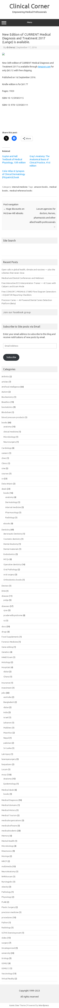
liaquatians (6, 764)
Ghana (6, 676)
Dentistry (6, 529)
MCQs (6, 559)
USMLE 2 (5, 968)
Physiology (6, 897)
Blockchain (6, 412)
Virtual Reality (8, 978)
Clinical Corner (29, 6)
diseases (5, 606)
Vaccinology (7, 973)
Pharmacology (11, 512)
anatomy (7, 426)
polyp (6, 600)
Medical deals (8, 790)
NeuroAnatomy (8, 871)
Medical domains (9, 805)
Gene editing (7, 647)
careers (5, 453)
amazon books (41, 187)
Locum (5, 769)
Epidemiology (9, 784)
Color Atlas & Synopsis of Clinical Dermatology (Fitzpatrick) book (13, 174)
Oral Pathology (10, 569)
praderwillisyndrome (12, 615)
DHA (4, 591)
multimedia (7, 866)
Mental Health (8, 841)
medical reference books (21, 191)
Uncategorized (8, 948)
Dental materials (10, 549)
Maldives (7, 728)
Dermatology (11, 502)
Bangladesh (8, 702)
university (6, 953)
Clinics (4, 463)
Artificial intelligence (11, 387)
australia (7, 697)
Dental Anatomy (10, 544)
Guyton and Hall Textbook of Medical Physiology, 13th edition (14, 159)
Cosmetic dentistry (12, 539)
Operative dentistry (12, 564)
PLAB (4, 902)
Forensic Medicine (10, 642)
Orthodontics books (12, 580)
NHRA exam (7, 876)
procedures (7, 917)
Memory (5, 836)
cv (2, 478)
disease (5, 596)
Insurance (6, 683)
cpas (5, 610)
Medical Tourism (9, 815)
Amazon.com (44, 66)
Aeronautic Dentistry (12, 534)
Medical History (9, 810)
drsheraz (10, 47)
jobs (4, 693)
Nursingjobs (7, 882)
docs (4, 626)
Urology (5, 958)
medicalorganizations (11, 820)
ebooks (6, 523)
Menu (29, 22)
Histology (6, 662)
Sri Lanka (7, 748)
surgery (5, 943)
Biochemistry (7, 397)
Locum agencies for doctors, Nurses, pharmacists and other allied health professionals (43, 218)
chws (4, 458)
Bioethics (6, 402)
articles (5, 382)
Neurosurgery (9, 442)
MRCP (4, 861)
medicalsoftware (9, 825)
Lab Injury (6, 754)
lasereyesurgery (9, 759)
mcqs (4, 774)
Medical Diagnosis (10, 800)
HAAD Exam (7, 657)
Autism (5, 392)
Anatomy (7, 779)
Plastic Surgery (8, 907)
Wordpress (44, 1005)
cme (3, 468)
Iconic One (14, 1005)
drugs (4, 632)
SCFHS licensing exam (11, 933)
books (4, 422)
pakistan (7, 743)
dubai (6, 671)
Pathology (6, 892)
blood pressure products (13, 417)
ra (4, 620)
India (5, 712)
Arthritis (5, 376)
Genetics (5, 652)
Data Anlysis (7, 483)
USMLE (5, 963)
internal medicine (20, 187)
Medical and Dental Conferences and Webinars (23, 278)
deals (4, 489)
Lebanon (7, 722)
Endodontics (9, 554)
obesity (5, 887)
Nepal (6, 738)
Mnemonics (7, 851)
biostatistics (7, 407)
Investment (7, 688)
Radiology (9, 517)
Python (5, 922)
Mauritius (7, 733)
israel (5, 717)
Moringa (5, 856)
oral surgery (8, 574)
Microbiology (9, 437)
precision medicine (10, 912)
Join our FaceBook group (17, 312)
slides (4, 938)
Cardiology (6, 448)
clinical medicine (10, 432)
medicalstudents (9, 831)
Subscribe (11, 357)
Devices (5, 586)
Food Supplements (10, 637)
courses (5, 473)
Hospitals (6, 667)
